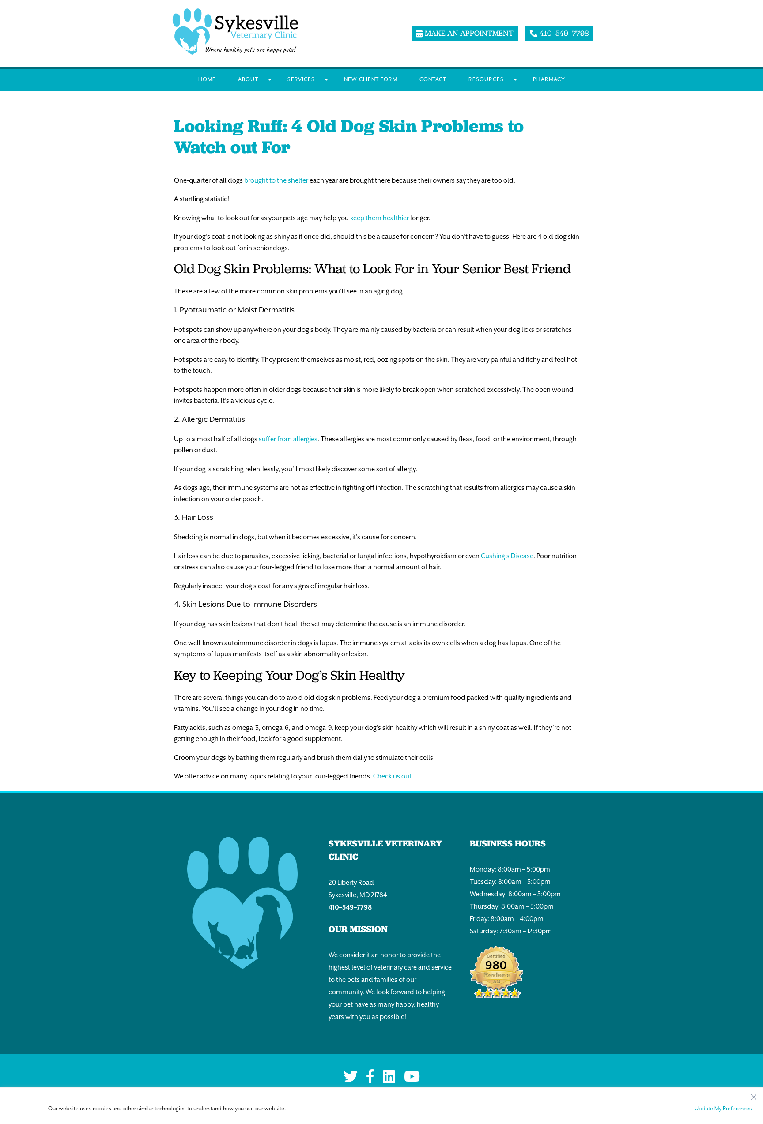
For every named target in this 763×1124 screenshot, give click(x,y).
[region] (381, 1105)
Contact (432, 79)
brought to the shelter (276, 180)
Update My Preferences (723, 1108)
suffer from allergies (288, 439)
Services (301, 79)
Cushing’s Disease (507, 556)
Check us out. (393, 776)
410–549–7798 (350, 907)
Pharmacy (549, 79)
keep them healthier (379, 218)
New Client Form (370, 79)
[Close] (753, 1095)
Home (207, 79)
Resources (486, 79)
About (248, 79)
